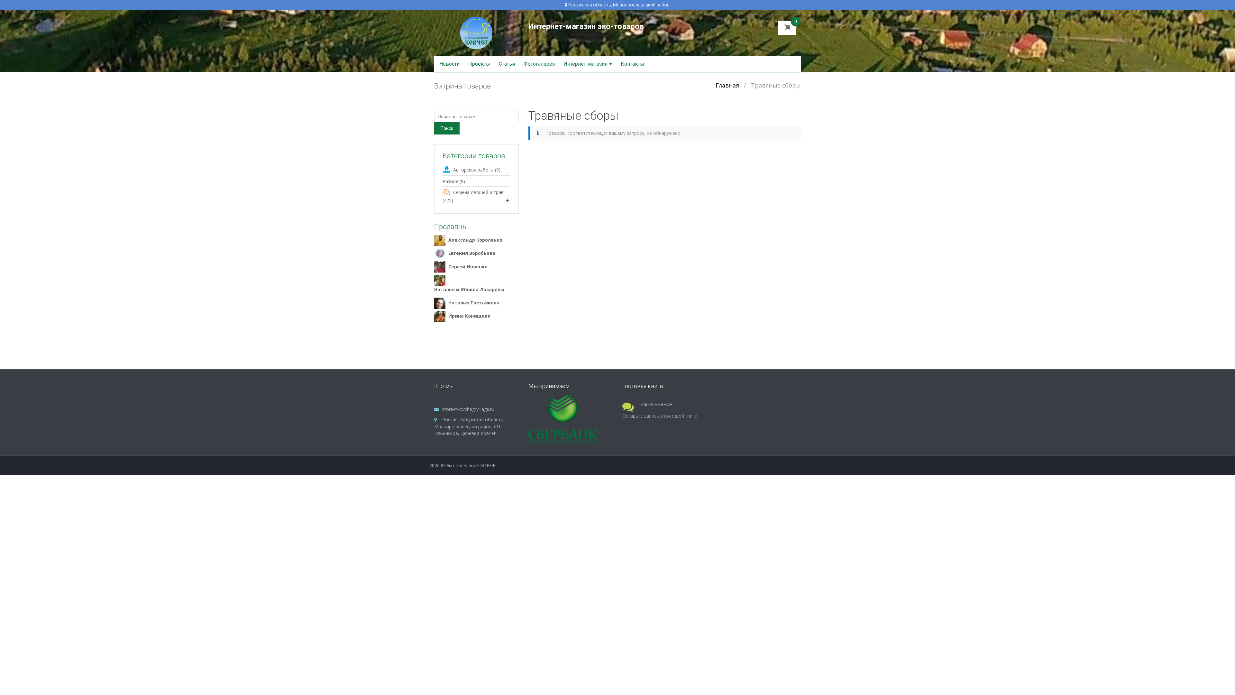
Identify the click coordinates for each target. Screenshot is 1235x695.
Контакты (632, 64)
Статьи (507, 64)
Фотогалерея (539, 64)
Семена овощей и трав (478, 192)
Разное (450, 181)
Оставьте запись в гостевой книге (659, 416)
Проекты (479, 64)
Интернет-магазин (585, 64)
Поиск (447, 128)
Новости (449, 64)
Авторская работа (473, 170)
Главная (727, 85)
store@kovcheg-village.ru (468, 409)
